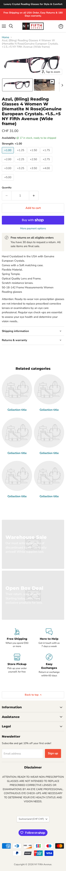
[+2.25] (21, 163)
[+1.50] (33, 154)
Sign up (53, 753)
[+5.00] (8, 181)
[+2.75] (46, 163)
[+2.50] (33, 163)
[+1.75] (46, 154)
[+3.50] (33, 172)
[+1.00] (8, 154)
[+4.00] (46, 172)
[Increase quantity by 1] (33, 195)
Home (5, 37)
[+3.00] (8, 172)
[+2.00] (8, 163)
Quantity (7, 187)
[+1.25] (21, 154)
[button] (17, 85)
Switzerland (31, 819)
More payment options (33, 228)
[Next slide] (62, 85)
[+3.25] (21, 172)
